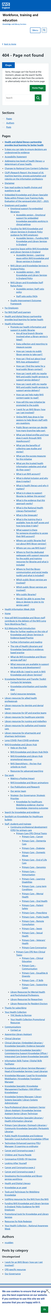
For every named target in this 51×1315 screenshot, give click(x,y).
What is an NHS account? (28, 474)
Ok (44, 1309)
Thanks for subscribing (15, 1008)
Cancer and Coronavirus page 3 (20, 1171)
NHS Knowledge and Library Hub (21, 744)
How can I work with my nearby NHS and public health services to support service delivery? (32, 376)
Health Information (14, 323)
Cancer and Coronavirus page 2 (20, 1167)
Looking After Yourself (16, 1163)
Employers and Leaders (16, 205)
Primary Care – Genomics (34, 867)
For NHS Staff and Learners (18, 312)
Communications (13, 1027)
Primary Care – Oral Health (34, 901)
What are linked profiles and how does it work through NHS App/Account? (32, 437)
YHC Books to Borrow (21, 1015)
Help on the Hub (18, 747)
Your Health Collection (16, 1012)
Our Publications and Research (25, 787)
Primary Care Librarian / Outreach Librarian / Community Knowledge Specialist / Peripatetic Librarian (27, 1128)
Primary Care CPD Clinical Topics (31, 833)
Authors (10, 123)
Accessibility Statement (16, 156)
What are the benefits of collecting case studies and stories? (29, 448)
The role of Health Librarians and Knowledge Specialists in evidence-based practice (27, 649)
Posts (8, 127)
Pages (9, 118)
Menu (35, 30)
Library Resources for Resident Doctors (28, 1003)
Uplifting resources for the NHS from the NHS (27, 1199)
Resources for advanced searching (26, 771)
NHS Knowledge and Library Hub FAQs (29, 752)
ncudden (9, 1242)
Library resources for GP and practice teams (25, 713)
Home (8, 613)
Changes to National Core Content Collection (26, 168)
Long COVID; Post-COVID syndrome (22, 740)
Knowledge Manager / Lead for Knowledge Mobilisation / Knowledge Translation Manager (26, 1078)
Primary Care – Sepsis (32, 928)
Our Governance (13, 1273)
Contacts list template (21, 682)
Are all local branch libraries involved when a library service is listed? (32, 336)
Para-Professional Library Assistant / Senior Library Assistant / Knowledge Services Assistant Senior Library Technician (25, 1110)
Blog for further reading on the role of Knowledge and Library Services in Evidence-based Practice (29, 634)
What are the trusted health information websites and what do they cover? (31, 466)
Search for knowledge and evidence (22, 812)
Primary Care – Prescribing (34, 912)
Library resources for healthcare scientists (24, 717)
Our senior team (18, 791)
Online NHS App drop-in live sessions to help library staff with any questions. (31, 420)
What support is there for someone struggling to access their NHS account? (32, 533)
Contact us (15, 1030)
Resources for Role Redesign (18, 1221)
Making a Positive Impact (22, 778)
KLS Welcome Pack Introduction (20, 628)
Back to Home (10, 44)
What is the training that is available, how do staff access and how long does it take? (32, 522)
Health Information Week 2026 (20, 609)
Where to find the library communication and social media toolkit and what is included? (32, 572)
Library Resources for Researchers (26, 999)
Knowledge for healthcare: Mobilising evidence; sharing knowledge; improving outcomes (32, 804)
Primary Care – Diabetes (33, 848)
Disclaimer (10, 183)
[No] (47, 1289)
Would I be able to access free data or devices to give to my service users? (30, 601)
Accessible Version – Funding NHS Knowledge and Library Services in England (32, 241)
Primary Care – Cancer (32, 836)
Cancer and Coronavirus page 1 (20, 1150)
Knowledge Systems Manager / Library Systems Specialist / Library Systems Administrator (23, 1099)
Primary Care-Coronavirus (34, 947)
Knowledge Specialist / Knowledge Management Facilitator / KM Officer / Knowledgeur (23, 1089)
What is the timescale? (27, 515)
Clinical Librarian (13, 1038)
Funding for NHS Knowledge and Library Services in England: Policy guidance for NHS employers (26, 231)
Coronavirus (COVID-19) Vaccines (20, 1159)
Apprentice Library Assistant (18, 1034)
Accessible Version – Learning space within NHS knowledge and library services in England (32, 258)
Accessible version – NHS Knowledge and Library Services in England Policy (31, 275)
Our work (9, 775)
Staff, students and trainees (18, 824)
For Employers (11, 308)
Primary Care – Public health (35, 917)
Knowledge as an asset (16, 1187)
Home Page (37, 88)
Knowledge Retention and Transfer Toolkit (25, 679)
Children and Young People (18, 1154)
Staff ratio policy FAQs (26, 296)
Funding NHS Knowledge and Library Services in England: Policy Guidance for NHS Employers (27, 1206)
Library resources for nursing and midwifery (26, 721)
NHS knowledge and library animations (29, 782)
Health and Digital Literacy (17, 1183)
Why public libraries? (26, 594)
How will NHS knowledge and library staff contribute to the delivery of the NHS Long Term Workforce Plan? (25, 620)
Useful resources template (23, 694)
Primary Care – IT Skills (32, 980)
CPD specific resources (15, 1269)
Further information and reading (26, 642)
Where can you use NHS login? (31, 548)
